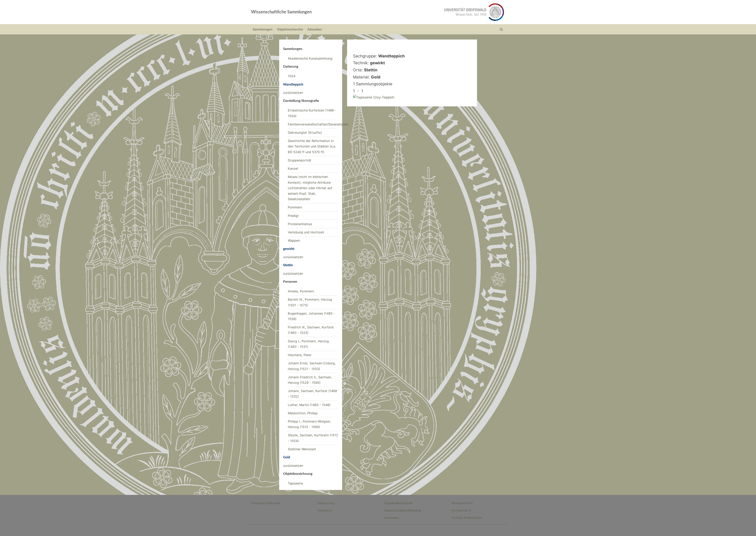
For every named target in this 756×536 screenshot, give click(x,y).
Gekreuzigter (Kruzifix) (305, 132)
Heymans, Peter (299, 355)
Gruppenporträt (299, 160)
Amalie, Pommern (301, 291)
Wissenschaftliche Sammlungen (281, 12)
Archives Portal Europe (466, 517)
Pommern (295, 207)
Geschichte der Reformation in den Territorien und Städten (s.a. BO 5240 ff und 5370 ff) (312, 146)
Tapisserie (295, 483)
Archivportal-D (461, 510)
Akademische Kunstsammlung (310, 58)
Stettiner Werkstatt (302, 449)
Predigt (293, 216)
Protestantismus (300, 224)
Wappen (294, 240)
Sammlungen (262, 29)
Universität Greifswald (265, 503)
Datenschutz (326, 503)
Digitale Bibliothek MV (398, 503)
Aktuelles (314, 29)
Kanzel (293, 168)
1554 (291, 76)
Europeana (391, 517)
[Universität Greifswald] (434, 12)
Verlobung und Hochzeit (306, 232)
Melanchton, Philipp (303, 413)
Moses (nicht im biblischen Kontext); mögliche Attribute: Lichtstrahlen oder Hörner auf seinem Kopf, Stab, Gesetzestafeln (310, 188)
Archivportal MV (462, 503)
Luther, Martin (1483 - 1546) (309, 405)
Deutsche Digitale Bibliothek (402, 510)
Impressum (325, 510)
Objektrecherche (290, 29)
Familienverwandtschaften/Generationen (318, 124)
